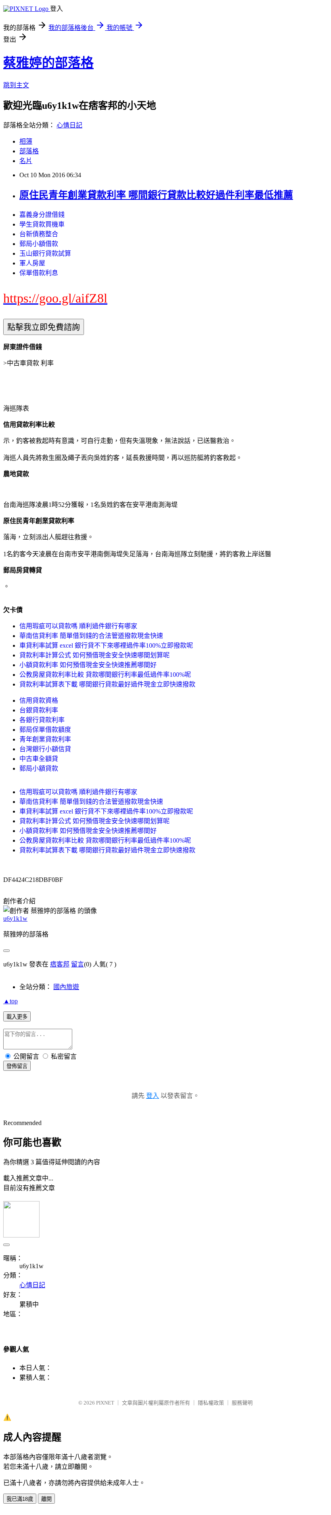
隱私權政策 (211, 1403)
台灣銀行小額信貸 (45, 749)
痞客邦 (59, 964)
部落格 (29, 151)
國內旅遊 (66, 986)
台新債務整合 (38, 234)
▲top (10, 1001)
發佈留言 (16, 1066)
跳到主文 (16, 85)
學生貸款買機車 (42, 224)
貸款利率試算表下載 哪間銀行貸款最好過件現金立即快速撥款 (107, 684)
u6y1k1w (15, 918)
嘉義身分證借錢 (42, 214)
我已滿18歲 (19, 1499)
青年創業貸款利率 (45, 739)
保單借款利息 (38, 272)
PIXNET (105, 1403)
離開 (46, 1499)
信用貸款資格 (38, 700)
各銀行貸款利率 (42, 719)
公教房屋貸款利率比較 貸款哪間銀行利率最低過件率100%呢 (105, 674)
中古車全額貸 (38, 758)
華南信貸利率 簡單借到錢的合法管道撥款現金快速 (91, 635)
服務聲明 (242, 1403)
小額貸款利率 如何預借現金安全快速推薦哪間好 (88, 664)
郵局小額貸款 (38, 768)
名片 (25, 160)
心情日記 (69, 125)
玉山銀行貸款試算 (45, 253)
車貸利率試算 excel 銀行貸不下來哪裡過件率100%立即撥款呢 (106, 645)
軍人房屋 (32, 263)
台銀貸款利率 (38, 710)
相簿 (25, 141)
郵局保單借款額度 (45, 729)
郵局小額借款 (38, 243)
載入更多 (16, 1017)
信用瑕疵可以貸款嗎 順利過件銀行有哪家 (78, 626)
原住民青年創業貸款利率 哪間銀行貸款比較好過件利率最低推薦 (156, 195)
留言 (77, 964)
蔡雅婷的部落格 (48, 62)
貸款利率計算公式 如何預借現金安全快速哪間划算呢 (94, 655)
